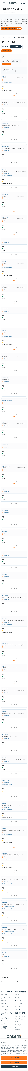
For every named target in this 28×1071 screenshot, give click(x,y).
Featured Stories (6, 1021)
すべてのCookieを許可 (14, 1062)
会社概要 (3, 1001)
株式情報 (17, 998)
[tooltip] (3, 60)
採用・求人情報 (20, 1013)
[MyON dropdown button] (24, 3)
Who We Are (18, 1025)
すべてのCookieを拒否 (14, 1057)
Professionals (19, 1019)
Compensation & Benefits (20, 1028)
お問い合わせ (4, 1007)
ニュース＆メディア (6, 1014)
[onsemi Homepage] (13, 2)
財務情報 (17, 995)
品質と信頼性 (4, 1010)
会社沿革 (3, 1004)
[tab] (9, 37)
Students (17, 1022)
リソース (17, 1010)
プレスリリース (5, 1018)
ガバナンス (18, 1001)
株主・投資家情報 (20, 992)
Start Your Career (20, 1016)
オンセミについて (6, 992)
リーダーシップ (5, 998)
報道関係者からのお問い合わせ (6, 1027)
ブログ (3, 1024)
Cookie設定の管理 (14, 1066)
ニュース (17, 1007)
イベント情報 (18, 1004)
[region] (14, 1054)
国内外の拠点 (4, 995)
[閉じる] (26, 1040)
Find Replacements (7, 82)
